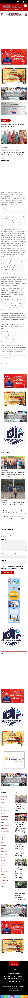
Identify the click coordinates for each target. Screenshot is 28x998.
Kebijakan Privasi (10, 976)
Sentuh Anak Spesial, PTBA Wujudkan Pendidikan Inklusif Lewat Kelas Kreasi (19, 872)
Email (16, 554)
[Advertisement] (14, 33)
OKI (2, 839)
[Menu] (2, 2)
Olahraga (3, 845)
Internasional (4, 816)
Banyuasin (4, 796)
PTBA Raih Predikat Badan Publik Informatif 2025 (20, 807)
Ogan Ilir (3, 837)
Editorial (3, 808)
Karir (13, 979)
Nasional (3, 834)
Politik (2, 868)
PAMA (3, 860)
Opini (2, 848)
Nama (2, 554)
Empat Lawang (5, 810)
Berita (2, 799)
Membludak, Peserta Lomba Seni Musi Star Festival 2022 (15, 518)
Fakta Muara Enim (20, 986)
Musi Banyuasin (5, 831)
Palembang (4, 854)
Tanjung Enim (4, 880)
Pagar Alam (4, 851)
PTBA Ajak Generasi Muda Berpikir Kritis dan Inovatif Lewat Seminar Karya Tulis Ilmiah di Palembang (20, 850)
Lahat (2, 822)
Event (2, 813)
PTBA (2, 874)
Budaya (3, 805)
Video (2, 886)
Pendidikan (4, 863)
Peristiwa (3, 866)
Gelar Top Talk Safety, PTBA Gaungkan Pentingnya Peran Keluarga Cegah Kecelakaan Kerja (20, 827)
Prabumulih (4, 871)
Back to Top (14, 964)
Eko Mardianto (7, 158)
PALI (2, 857)
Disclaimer (20, 976)
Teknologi (3, 883)
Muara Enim (4, 147)
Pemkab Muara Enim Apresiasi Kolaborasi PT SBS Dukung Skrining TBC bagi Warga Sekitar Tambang (13, 474)
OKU (2, 842)
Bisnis (2, 802)
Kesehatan (4, 819)
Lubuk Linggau (5, 825)
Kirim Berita (20, 979)
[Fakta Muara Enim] (11, 7)
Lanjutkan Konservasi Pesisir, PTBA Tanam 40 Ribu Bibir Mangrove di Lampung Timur (21, 894)
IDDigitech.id (16, 990)
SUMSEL (3, 877)
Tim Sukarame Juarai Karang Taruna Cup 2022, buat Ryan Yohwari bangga (13, 512)
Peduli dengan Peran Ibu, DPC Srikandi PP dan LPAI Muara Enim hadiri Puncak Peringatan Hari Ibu (12, 152)
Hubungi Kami (16, 981)
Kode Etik (7, 979)
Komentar (4, 539)
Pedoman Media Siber (14, 973)
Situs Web (3, 560)
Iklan (9, 981)
